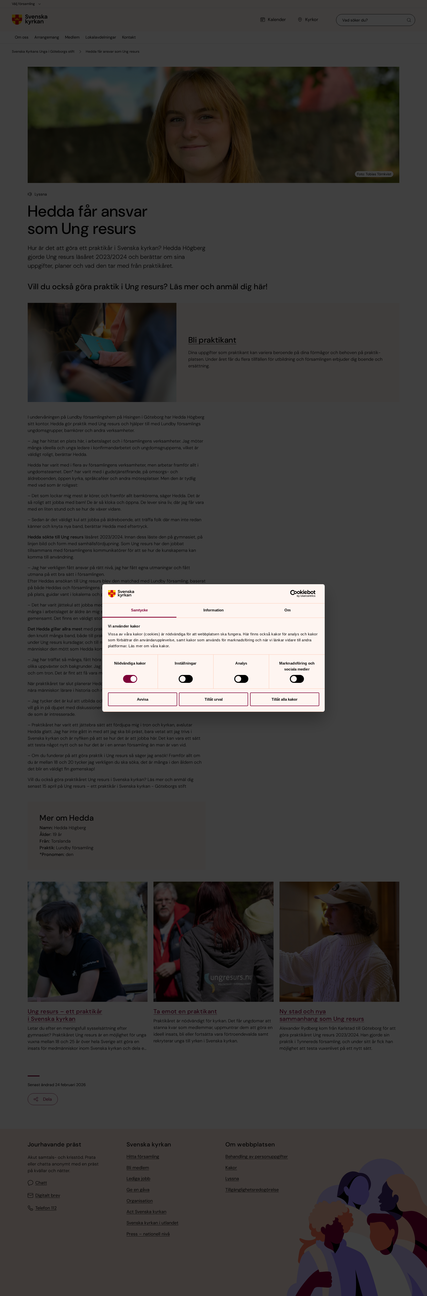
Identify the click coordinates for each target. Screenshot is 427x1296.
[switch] (186, 679)
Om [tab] (287, 610)
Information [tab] (213, 610)
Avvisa (142, 699)
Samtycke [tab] (139, 610)
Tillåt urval (214, 699)
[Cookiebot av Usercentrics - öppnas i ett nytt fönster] (297, 593)
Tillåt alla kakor (285, 699)
